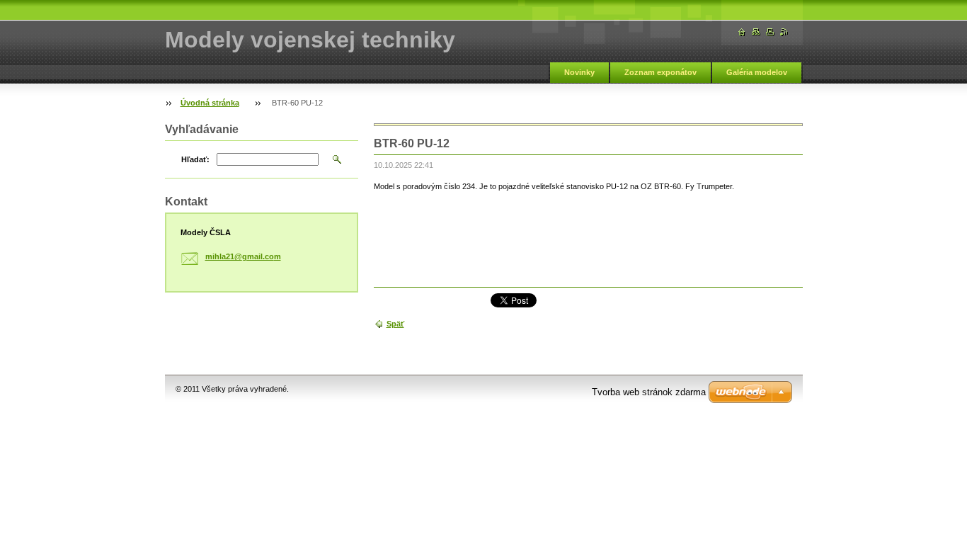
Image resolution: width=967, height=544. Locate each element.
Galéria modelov (756, 72)
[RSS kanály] (784, 32)
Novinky (579, 72)
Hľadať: (195, 159)
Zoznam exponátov (660, 72)
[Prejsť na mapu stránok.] (756, 32)
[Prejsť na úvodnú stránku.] (742, 32)
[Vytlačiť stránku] (770, 32)
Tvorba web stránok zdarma (649, 392)
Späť (395, 323)
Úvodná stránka (210, 102)
